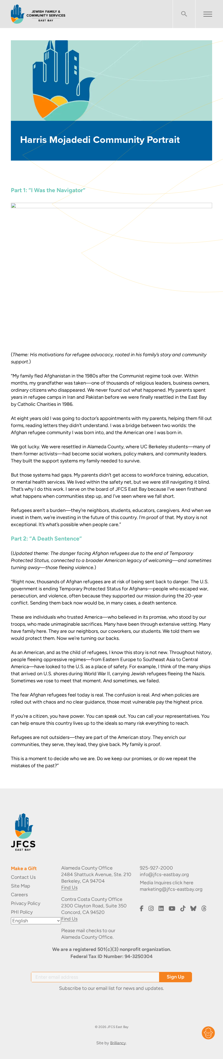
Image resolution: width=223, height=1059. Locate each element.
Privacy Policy (25, 903)
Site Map (20, 886)
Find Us (69, 888)
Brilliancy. (118, 1042)
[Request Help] (208, 1032)
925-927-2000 (156, 868)
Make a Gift (24, 868)
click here (182, 883)
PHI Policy (22, 912)
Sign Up (175, 977)
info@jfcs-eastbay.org (164, 874)
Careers (19, 895)
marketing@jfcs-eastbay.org (171, 889)
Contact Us (23, 877)
